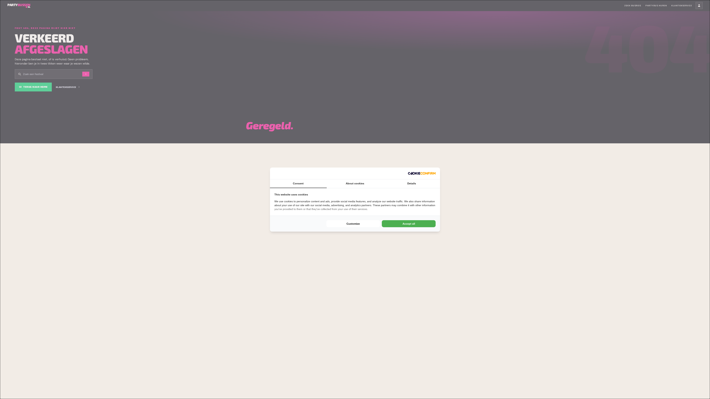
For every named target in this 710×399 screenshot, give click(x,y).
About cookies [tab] (355, 183)
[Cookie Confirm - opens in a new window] (422, 173)
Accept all (409, 223)
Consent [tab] (298, 183)
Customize (353, 223)
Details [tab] (411, 183)
